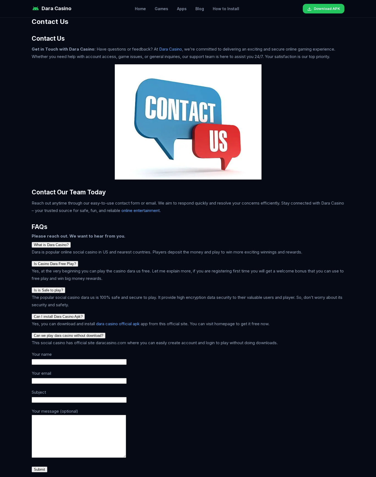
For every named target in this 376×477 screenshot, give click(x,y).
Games (161, 8)
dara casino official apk (118, 323)
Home (140, 8)
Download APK (327, 8)
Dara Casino (170, 49)
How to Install (226, 8)
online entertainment (140, 210)
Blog (199, 8)
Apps (182, 8)
